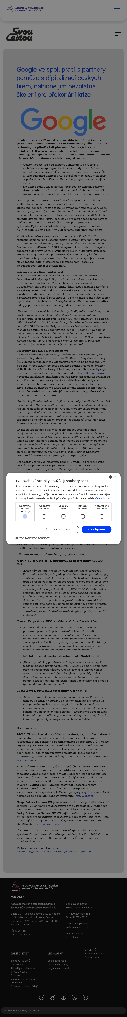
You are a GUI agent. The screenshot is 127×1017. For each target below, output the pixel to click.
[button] (32, 537)
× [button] (115, 477)
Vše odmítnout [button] (63, 529)
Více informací (103, 498)
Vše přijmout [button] (96, 529)
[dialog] (63, 508)
